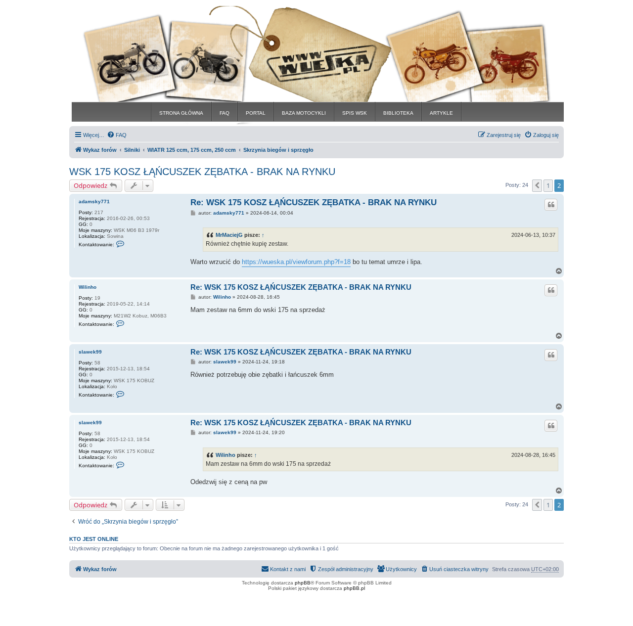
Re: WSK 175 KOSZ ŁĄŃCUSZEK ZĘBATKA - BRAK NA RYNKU (313, 202)
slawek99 (90, 352)
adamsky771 (94, 201)
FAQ (224, 113)
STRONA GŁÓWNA (181, 113)
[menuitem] (117, 135)
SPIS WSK (354, 113)
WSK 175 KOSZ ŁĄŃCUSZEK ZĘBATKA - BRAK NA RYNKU (202, 171)
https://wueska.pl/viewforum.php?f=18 (296, 262)
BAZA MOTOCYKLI (304, 113)
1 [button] (548, 185)
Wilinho (87, 287)
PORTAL (256, 113)
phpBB (303, 582)
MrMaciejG (229, 235)
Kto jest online (93, 539)
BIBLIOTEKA (398, 113)
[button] (537, 185)
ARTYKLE (441, 113)
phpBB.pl (354, 588)
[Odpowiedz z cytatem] (550, 205)
